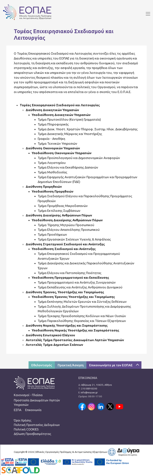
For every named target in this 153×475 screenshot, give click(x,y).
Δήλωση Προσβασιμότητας (32, 433)
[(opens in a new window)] (123, 451)
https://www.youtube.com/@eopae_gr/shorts (119, 406)
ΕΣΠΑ (17, 410)
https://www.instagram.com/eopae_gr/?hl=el (91, 406)
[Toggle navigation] (148, 13)
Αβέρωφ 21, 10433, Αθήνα (96, 384)
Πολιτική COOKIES (26, 429)
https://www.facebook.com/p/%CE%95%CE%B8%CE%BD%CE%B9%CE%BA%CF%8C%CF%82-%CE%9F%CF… (82, 406)
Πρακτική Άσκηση (71, 365)
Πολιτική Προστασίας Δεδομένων (37, 425)
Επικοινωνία (33, 410)
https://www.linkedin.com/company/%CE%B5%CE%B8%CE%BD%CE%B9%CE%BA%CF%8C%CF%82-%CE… (100, 406)
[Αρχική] (25, 13)
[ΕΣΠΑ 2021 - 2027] (27, 461)
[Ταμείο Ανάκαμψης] (67, 461)
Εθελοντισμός (41, 365)
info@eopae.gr (89, 392)
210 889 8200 (89, 388)
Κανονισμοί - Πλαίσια (28, 395)
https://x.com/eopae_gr (110, 406)
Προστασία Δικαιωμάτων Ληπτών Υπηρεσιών (37, 402)
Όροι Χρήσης (22, 420)
